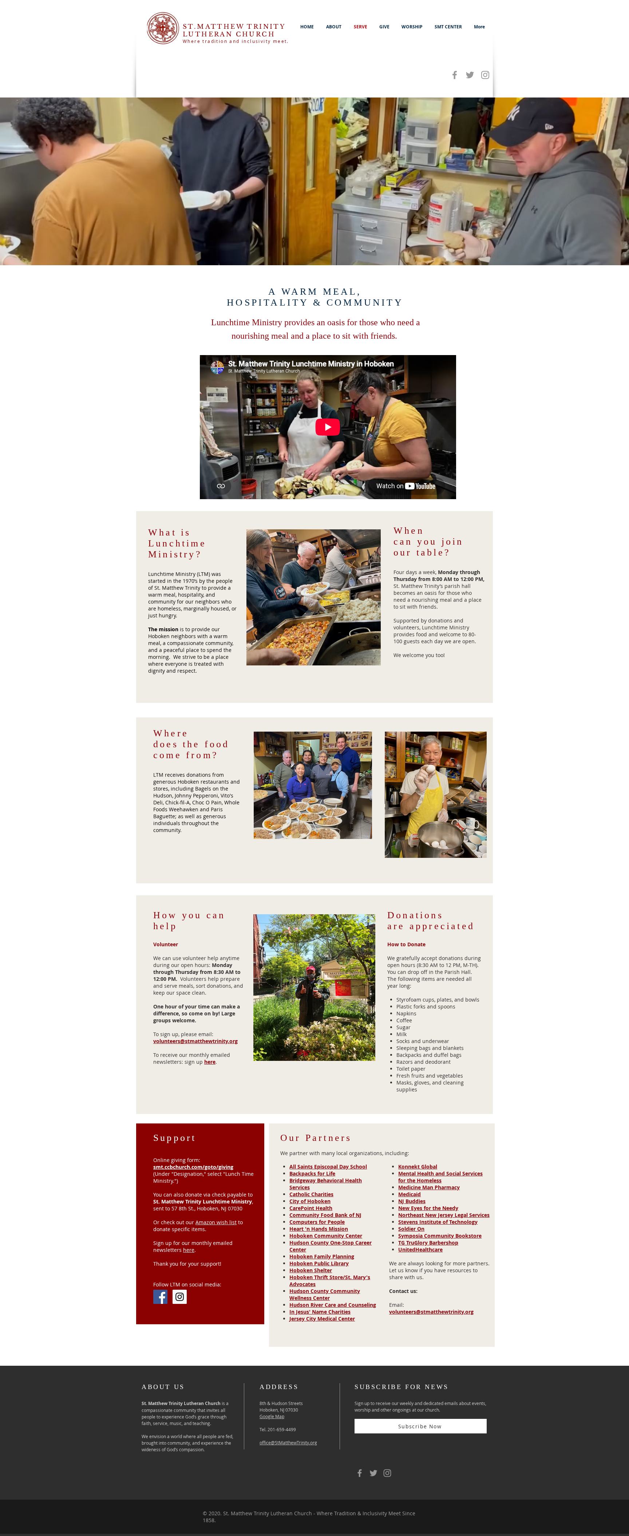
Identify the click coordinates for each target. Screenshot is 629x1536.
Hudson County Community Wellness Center (324, 1294)
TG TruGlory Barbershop (428, 1242)
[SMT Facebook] (454, 74)
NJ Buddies (412, 1201)
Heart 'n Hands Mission (318, 1228)
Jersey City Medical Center (322, 1318)
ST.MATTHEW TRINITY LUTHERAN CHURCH (234, 30)
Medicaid (409, 1194)
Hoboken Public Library (319, 1263)
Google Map (272, 1416)
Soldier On (411, 1228)
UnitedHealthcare (420, 1249)
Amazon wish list (216, 1222)
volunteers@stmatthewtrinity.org (431, 1311)
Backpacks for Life (312, 1173)
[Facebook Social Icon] (160, 1297)
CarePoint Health (310, 1208)
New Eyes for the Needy (428, 1208)
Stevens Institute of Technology (438, 1221)
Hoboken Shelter (310, 1270)
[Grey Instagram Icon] (387, 1473)
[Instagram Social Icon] (180, 1297)
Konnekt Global (417, 1166)
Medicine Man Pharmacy (429, 1187)
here (209, 1061)
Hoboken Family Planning (321, 1256)
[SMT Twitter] (469, 74)
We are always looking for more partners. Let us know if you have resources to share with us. (439, 1270)
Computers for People (317, 1221)
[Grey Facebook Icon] (360, 1473)
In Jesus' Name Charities (320, 1311)
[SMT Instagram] (485, 74)
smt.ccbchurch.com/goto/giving (193, 1166)
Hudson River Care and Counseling (332, 1304)
